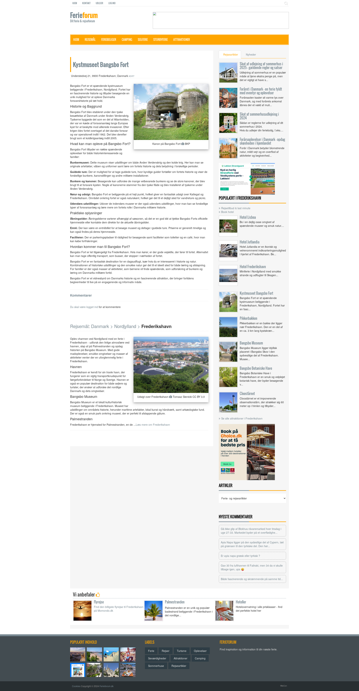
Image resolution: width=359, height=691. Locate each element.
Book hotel (227, 212)
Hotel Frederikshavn (253, 266)
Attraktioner (181, 39)
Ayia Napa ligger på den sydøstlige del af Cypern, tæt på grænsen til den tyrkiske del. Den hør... (252, 544)
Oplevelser (200, 651)
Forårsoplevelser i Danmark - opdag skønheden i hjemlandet (262, 141)
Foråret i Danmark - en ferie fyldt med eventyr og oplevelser (261, 91)
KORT (131, 75)
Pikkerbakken (248, 318)
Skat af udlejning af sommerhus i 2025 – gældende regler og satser (261, 65)
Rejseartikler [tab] (230, 54)
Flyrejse (99, 602)
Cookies (76, 686)
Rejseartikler (178, 666)
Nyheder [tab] (251, 54)
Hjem (74, 3)
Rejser (165, 651)
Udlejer (99, 3)
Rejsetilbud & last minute (235, 208)
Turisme (181, 651)
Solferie (143, 39)
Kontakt (86, 3)
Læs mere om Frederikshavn (153, 424)
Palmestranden (175, 602)
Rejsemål (90, 39)
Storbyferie (160, 39)
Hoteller (241, 602)
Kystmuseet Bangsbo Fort (256, 293)
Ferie (84, 17)
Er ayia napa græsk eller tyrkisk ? (240, 556)
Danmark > (102, 326)
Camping (127, 39)
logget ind (92, 307)
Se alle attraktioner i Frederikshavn (242, 418)
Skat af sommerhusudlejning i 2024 (259, 116)
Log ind (112, 3)
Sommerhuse (156, 666)
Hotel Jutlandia (249, 242)
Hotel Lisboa (248, 217)
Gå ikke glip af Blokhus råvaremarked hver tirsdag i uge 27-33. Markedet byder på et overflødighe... (251, 530)
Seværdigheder (157, 658)
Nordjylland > (127, 326)
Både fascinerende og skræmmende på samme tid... (252, 579)
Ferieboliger (108, 39)
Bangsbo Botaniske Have (256, 368)
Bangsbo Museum (251, 343)
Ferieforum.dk (106, 686)
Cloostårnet (247, 393)
